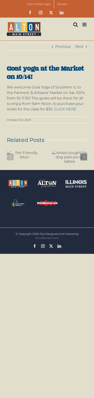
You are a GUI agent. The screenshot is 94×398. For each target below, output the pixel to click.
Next (79, 46)
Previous (63, 46)
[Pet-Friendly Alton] (24, 155)
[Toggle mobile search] (75, 24)
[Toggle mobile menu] (84, 24)
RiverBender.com (47, 238)
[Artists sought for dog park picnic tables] (69, 157)
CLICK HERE (65, 109)
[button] (10, 157)
